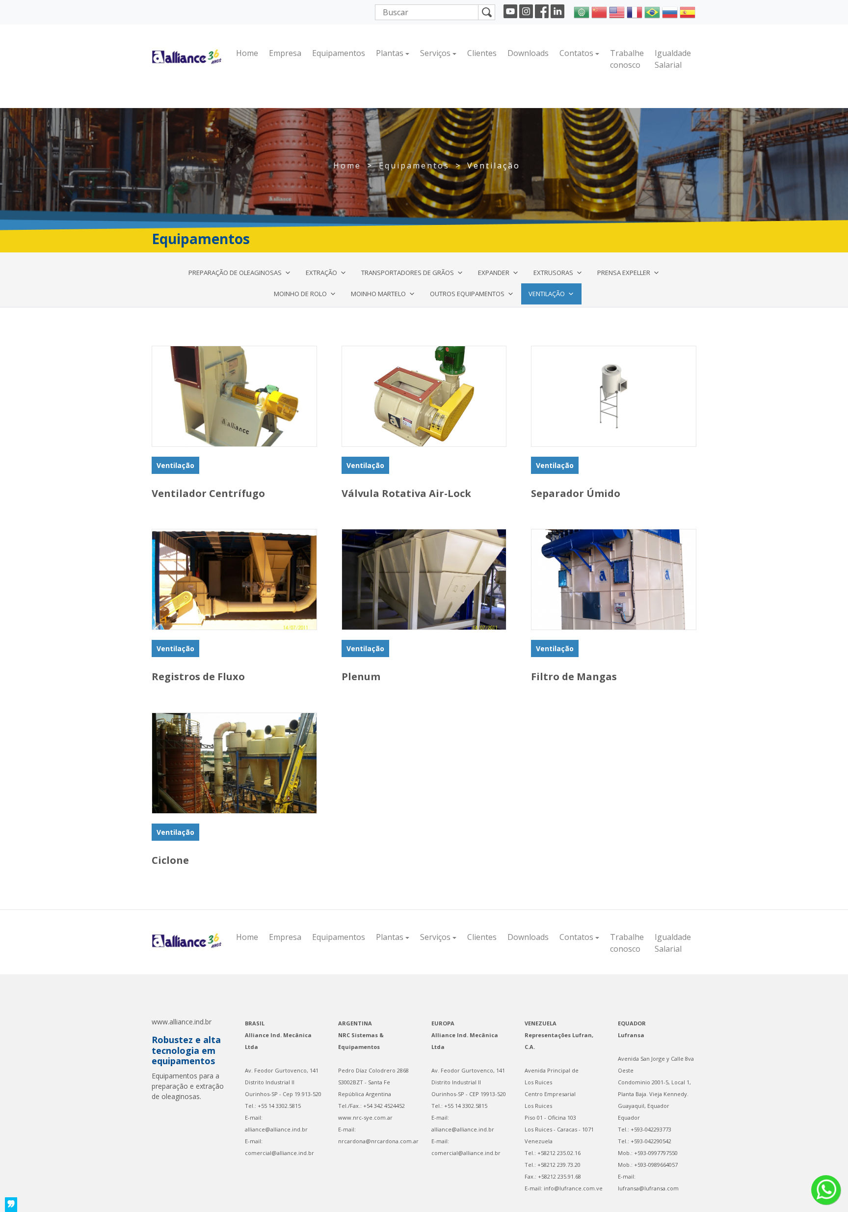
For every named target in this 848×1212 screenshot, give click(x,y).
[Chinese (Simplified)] (599, 11)
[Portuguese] (652, 11)
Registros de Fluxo (198, 676)
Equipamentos (338, 53)
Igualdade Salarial (673, 59)
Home (247, 53)
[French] (634, 11)
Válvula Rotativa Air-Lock (406, 493)
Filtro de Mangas (574, 676)
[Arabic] (581, 11)
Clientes (482, 53)
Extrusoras (553, 272)
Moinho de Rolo (300, 293)
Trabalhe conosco (627, 59)
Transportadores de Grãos (407, 272)
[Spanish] (687, 11)
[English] (617, 11)
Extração (321, 272)
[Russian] (670, 11)
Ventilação (547, 293)
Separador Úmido (575, 493)
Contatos (576, 53)
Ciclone (170, 860)
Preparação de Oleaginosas (235, 272)
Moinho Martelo (378, 293)
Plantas (389, 53)
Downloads (528, 53)
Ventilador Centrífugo (208, 493)
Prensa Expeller (623, 272)
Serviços (435, 53)
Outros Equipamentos (467, 293)
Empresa (285, 53)
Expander (493, 272)
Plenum (361, 676)
